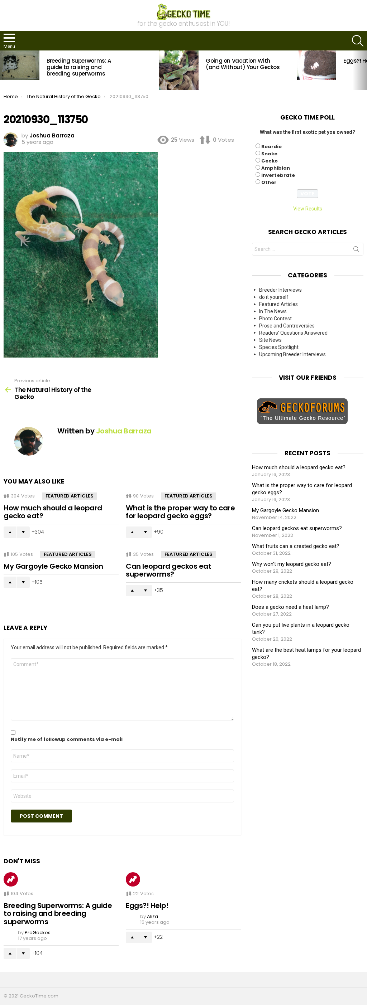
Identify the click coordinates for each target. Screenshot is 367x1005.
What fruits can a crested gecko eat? (295, 546)
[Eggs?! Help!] (316, 65)
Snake (269, 153)
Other (268, 182)
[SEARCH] (357, 41)
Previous (3, 70)
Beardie (271, 146)
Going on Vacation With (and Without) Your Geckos (243, 64)
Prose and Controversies (287, 326)
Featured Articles (70, 495)
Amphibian (275, 168)
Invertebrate (278, 175)
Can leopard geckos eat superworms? (168, 570)
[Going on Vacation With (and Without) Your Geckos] (179, 70)
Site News (270, 340)
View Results (307, 209)
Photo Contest (275, 318)
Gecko (269, 160)
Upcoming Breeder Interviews (292, 354)
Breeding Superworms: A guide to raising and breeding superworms (79, 67)
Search (356, 250)
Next (363, 70)
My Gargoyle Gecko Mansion (53, 566)
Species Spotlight (279, 347)
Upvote (10, 532)
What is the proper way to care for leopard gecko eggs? (180, 512)
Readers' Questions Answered (293, 333)
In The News (273, 311)
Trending (11, 879)
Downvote (23, 532)
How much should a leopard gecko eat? (53, 512)
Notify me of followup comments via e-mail (67, 739)
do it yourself (274, 297)
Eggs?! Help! (147, 905)
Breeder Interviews (280, 290)
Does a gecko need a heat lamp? (290, 607)
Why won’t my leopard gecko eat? (291, 564)
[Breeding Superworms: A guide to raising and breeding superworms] (19, 65)
